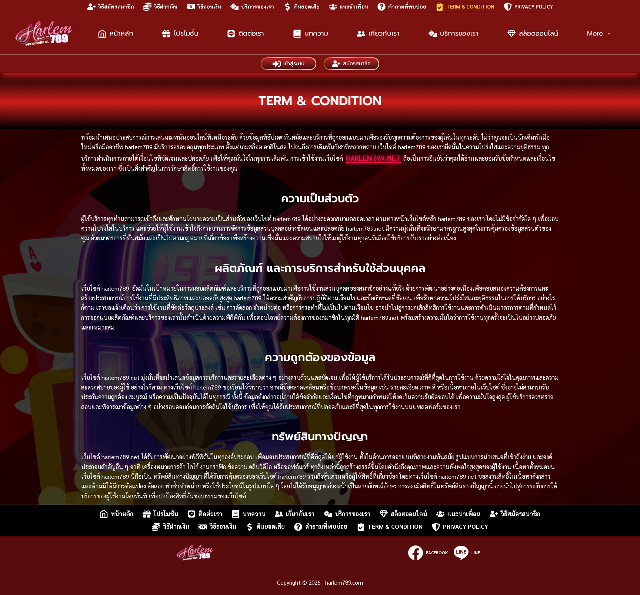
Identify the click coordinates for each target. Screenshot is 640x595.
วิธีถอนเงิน (209, 6)
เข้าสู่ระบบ (293, 63)
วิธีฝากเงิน (165, 6)
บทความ (316, 33)
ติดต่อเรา (251, 33)
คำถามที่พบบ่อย (407, 6)
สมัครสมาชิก (357, 63)
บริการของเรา (257, 6)
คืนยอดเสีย (307, 6)
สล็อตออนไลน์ (538, 33)
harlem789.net (373, 157)
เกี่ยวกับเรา (384, 33)
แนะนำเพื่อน (354, 6)
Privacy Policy (533, 6)
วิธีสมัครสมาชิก (116, 6)
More (595, 33)
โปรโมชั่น (186, 33)
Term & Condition (470, 6)
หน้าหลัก (121, 33)
